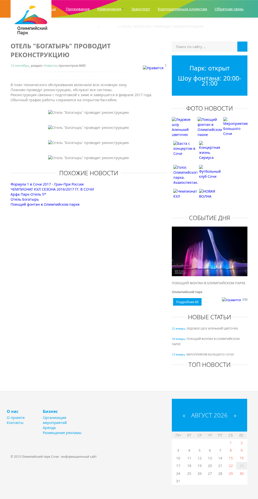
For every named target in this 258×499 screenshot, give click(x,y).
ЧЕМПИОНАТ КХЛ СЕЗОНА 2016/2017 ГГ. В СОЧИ (52, 189)
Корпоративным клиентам (182, 8)
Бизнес (50, 411)
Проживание (78, 8)
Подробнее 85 (187, 302)
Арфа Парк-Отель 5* (28, 194)
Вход (242, 26)
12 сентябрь (20, 65)
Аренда (49, 427)
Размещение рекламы (62, 432)
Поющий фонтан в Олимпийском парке (45, 204)
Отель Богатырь (25, 199)
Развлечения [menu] (109, 8)
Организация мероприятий (55, 420)
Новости (50, 65)
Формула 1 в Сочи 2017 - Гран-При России (47, 184)
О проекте (16, 417)
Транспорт (140, 8)
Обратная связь (229, 8)
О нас (12, 411)
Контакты (15, 422)
